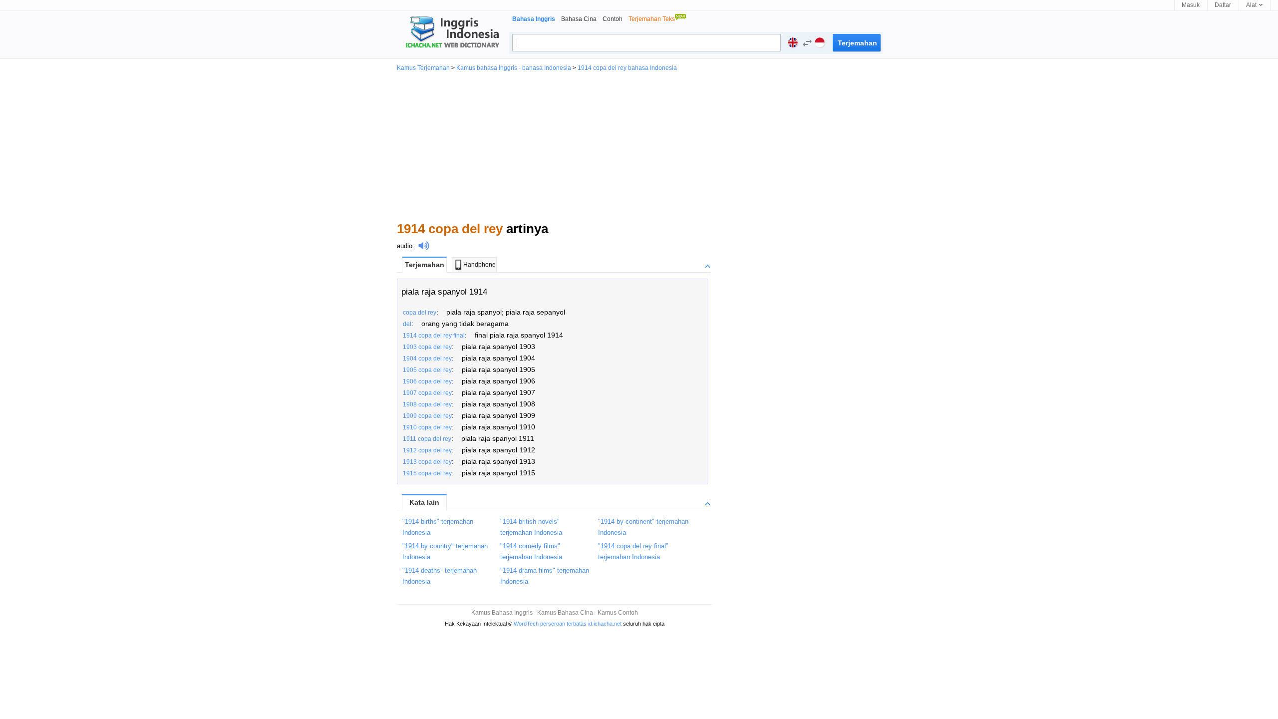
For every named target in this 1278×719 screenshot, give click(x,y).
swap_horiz (807, 43)
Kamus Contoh (618, 612)
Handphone (479, 264)
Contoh (613, 18)
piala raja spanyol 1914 (444, 292)
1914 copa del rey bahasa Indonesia (627, 67)
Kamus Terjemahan (423, 67)
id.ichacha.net (605, 624)
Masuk (1191, 4)
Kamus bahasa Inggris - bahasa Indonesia (513, 67)
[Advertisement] (639, 146)
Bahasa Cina (579, 18)
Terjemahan (424, 265)
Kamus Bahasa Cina (565, 612)
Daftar (1223, 4)
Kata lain (424, 502)
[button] (805, 44)
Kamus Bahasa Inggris (502, 612)
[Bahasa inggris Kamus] (450, 32)
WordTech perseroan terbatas (550, 624)
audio (404, 246)
